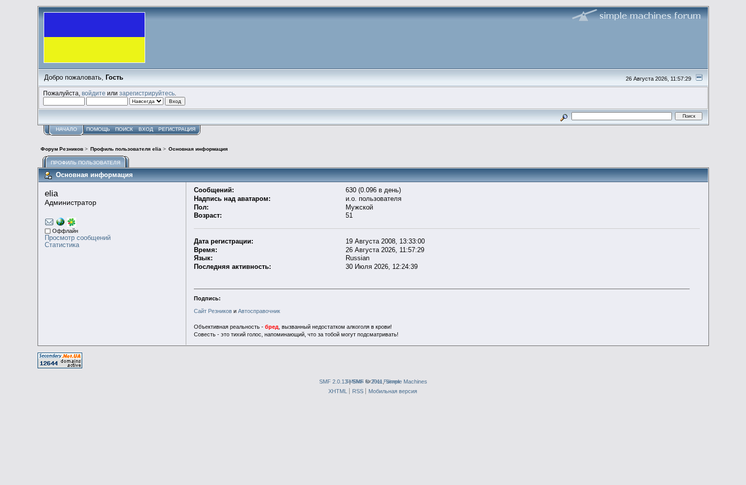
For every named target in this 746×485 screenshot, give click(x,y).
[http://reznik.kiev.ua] (60, 223)
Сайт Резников (213, 311)
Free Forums (386, 381)
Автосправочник (259, 311)
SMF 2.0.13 (333, 381)
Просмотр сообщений (78, 237)
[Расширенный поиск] (563, 116)
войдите (94, 93)
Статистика (62, 245)
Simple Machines (406, 381)
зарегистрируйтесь (147, 93)
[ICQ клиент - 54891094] (71, 224)
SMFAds (355, 381)
